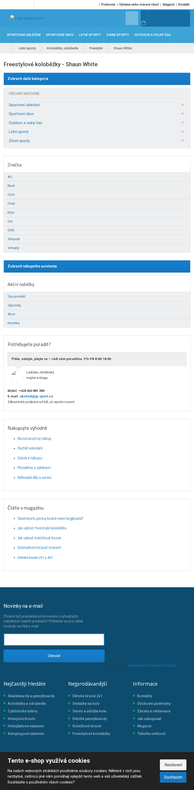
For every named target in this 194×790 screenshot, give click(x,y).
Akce (11, 314)
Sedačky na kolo (86, 704)
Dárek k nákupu (30, 458)
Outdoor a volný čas (25, 123)
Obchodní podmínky (154, 704)
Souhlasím (173, 777)
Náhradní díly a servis (35, 477)
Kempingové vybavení (26, 734)
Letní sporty (19, 131)
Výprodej (14, 305)
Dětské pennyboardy (89, 719)
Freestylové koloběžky (91, 734)
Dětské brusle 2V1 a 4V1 (35, 557)
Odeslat (54, 655)
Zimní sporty (19, 141)
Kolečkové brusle (86, 726)
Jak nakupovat (149, 719)
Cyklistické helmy (22, 711)
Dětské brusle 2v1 (87, 696)
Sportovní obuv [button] (60, 35)
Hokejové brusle (21, 719)
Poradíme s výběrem (34, 467)
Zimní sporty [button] (117, 35)
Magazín (169, 4)
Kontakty (144, 696)
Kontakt (183, 4)
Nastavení (173, 764)
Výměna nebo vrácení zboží (139, 4)
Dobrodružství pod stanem (39, 547)
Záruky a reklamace (154, 711)
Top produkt (17, 296)
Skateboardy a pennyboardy (31, 696)
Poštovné (108, 4)
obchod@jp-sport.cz (36, 396)
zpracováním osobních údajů (152, 665)
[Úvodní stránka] (26, 18)
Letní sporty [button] (90, 35)
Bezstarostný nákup (34, 438)
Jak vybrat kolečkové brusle (39, 538)
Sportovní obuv (21, 113)
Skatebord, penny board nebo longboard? (51, 518)
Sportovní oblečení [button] (24, 35)
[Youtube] (29, 4)
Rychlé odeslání (30, 448)
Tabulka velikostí (151, 734)
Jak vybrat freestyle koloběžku (42, 528)
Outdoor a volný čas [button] (152, 35)
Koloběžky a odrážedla (27, 704)
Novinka (13, 323)
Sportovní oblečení (24, 105)
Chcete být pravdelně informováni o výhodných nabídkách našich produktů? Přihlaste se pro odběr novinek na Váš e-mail (43, 615)
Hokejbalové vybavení (26, 726)
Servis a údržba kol (88, 711)
